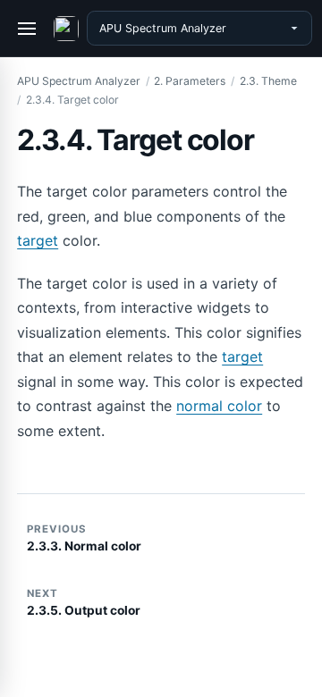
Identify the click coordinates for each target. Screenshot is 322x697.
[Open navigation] (28, 28)
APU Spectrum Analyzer (78, 81)
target (37, 240)
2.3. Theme (268, 81)
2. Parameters (189, 81)
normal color (219, 406)
